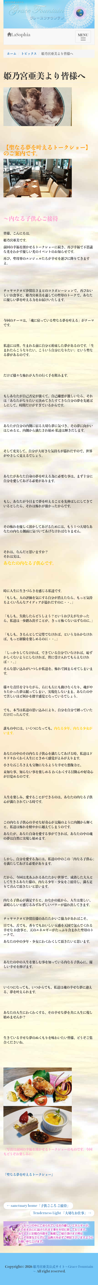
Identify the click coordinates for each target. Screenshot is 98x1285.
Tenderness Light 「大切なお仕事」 (62, 1214)
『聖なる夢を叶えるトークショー (27, 1174)
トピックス (29, 53)
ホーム (11, 53)
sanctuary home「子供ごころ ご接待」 (38, 1206)
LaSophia (20, 35)
